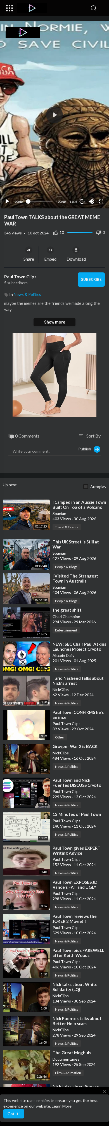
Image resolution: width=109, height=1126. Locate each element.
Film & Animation (68, 1073)
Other (59, 737)
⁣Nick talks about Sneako (76, 1086)
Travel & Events (66, 527)
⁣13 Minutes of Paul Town (77, 814)
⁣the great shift (67, 609)
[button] (102, 8)
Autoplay (98, 486)
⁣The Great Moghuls (72, 1052)
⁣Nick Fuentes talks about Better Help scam (77, 1021)
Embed (50, 259)
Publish (86, 448)
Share (28, 259)
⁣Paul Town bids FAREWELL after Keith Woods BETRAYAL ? (78, 955)
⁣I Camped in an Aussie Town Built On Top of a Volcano (79, 505)
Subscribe (91, 279)
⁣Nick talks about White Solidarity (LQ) (75, 987)
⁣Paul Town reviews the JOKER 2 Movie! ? (75, 919)
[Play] (7, 201)
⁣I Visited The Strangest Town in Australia (75, 578)
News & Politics (27, 294)
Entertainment (66, 630)
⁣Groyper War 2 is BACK (75, 746)
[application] (54, 114)
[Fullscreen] (101, 201)
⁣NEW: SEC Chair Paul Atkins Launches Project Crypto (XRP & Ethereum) (79, 649)
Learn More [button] (62, 1106)
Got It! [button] (14, 1113)
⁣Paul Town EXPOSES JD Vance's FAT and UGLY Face (75, 887)
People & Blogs (66, 567)
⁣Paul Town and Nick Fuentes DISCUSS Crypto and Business (77, 785)
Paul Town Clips (20, 276)
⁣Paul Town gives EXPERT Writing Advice (77, 850)
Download (76, 259)
